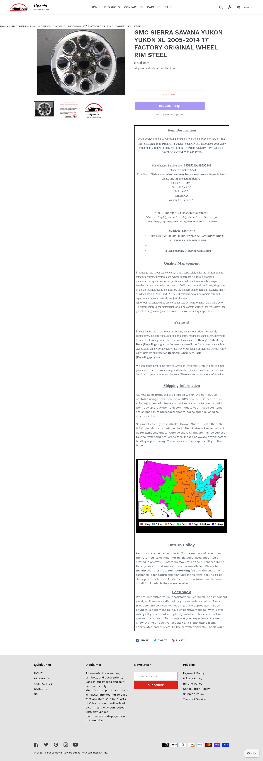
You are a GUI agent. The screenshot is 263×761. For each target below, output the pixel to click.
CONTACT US (43, 683)
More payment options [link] (170, 114)
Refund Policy (192, 683)
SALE (37, 694)
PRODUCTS (42, 678)
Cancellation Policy (196, 688)
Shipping (139, 68)
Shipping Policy (193, 694)
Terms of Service (194, 699)
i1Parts (47, 752)
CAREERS (40, 688)
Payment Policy (194, 673)
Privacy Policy (192, 678)
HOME (38, 673)
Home (4, 26)
